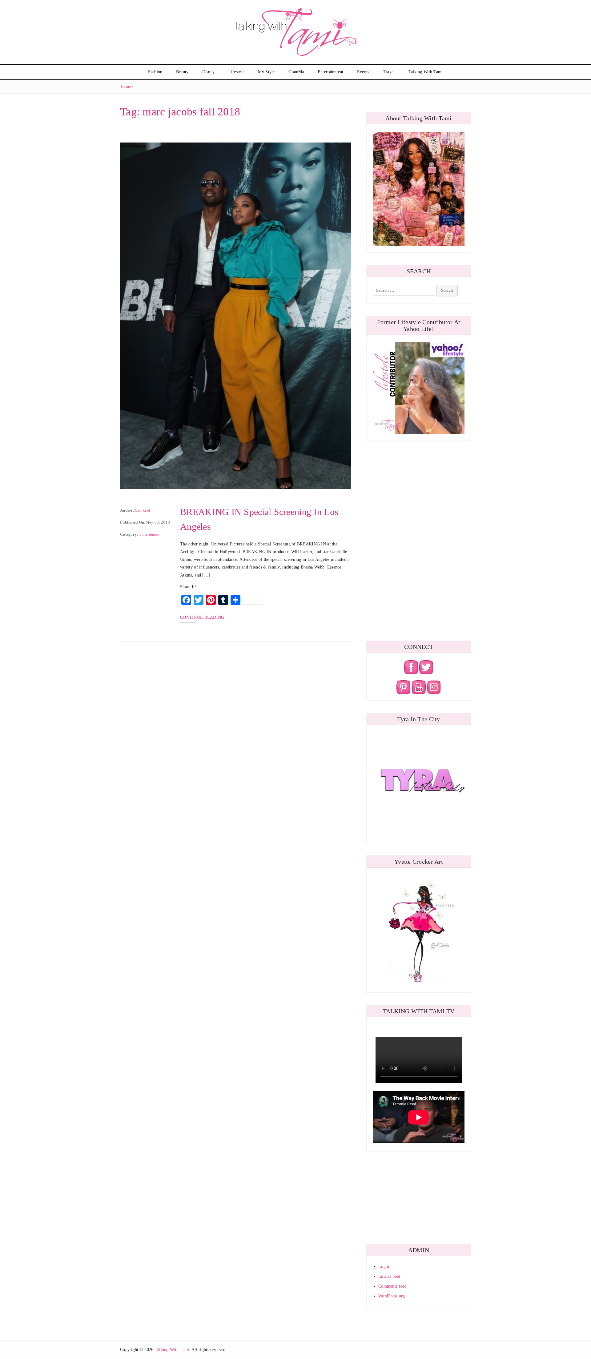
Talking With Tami (425, 72)
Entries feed (389, 1276)
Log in (384, 1266)
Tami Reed (142, 510)
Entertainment (331, 72)
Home (126, 86)
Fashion (155, 72)
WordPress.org (391, 1296)
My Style (266, 72)
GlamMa (296, 72)
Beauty (182, 72)
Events (363, 72)
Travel (389, 72)
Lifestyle (236, 72)
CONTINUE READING (202, 617)
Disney (208, 72)
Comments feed (392, 1286)
